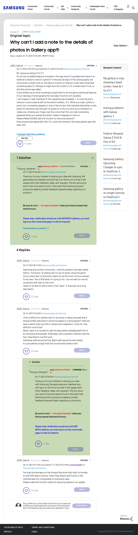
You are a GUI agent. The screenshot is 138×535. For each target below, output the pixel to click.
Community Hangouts (76, 7)
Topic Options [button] (120, 45)
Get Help (63, 7)
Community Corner (49, 7)
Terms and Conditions (43, 527)
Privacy (8, 532)
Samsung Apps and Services (59, 25)
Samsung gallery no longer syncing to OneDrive (113, 193)
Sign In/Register (118, 8)
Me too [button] (24, 138)
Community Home (32, 7)
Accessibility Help (13, 527)
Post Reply (82, 506)
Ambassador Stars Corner (97, 7)
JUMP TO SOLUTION (31, 32)
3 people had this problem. (31, 134)
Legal (34, 532)
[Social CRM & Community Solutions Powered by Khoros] (126, 518)
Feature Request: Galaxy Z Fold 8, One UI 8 (113, 137)
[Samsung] (13, 7)
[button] (91, 66)
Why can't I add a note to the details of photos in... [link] (99, 25)
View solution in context (34, 228)
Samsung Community (20, 25)
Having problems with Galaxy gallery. (113, 112)
